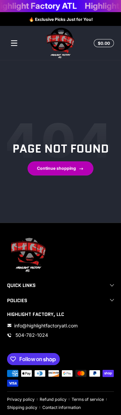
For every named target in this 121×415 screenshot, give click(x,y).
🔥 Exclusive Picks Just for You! (60, 19)
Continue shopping (56, 168)
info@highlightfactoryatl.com (46, 325)
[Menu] (14, 43)
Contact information (61, 407)
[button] (102, 43)
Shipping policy (22, 407)
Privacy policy (21, 399)
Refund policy (53, 399)
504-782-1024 (31, 335)
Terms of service (88, 399)
